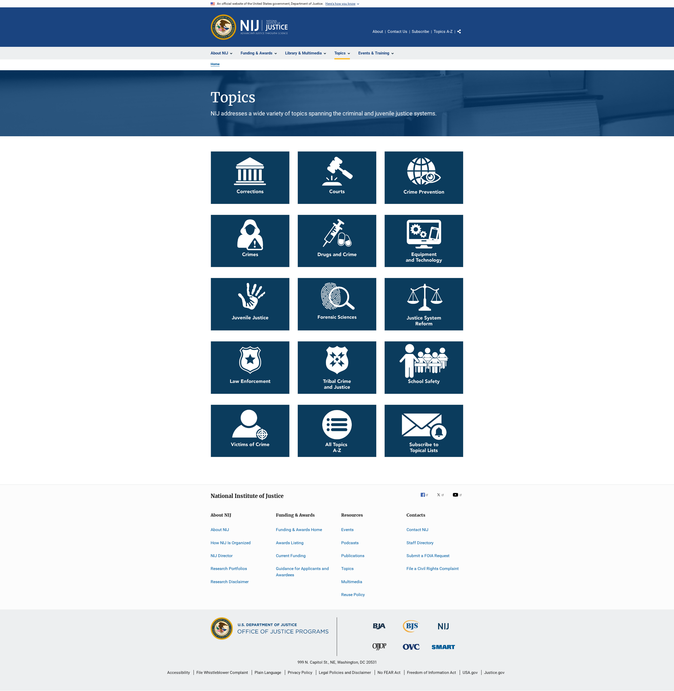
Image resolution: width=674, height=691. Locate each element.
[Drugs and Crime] (337, 241)
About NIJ (220, 529)
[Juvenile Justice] (250, 304)
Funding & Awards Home (299, 529)
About (378, 31)
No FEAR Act (389, 672)
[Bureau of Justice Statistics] (411, 633)
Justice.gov (494, 672)
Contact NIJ (417, 529)
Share (463, 35)
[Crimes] (250, 241)
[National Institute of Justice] (443, 630)
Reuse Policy (353, 594)
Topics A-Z (443, 31)
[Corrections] (250, 178)
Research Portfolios (229, 568)
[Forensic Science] (337, 304)
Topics (347, 568)
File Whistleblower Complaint (222, 672)
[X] (442, 498)
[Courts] (337, 178)
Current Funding (291, 555)
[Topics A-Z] (337, 431)
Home (215, 64)
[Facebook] (426, 498)
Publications (352, 555)
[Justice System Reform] (424, 304)
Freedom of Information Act (431, 672)
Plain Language (268, 672)
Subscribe (420, 31)
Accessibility (178, 672)
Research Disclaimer (230, 581)
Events (347, 529)
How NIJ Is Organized (231, 542)
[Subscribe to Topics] (424, 431)
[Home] (264, 27)
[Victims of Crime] (250, 431)
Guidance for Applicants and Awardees (302, 571)
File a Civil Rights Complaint (433, 568)
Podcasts (350, 542)
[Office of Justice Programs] (223, 27)
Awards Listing (290, 542)
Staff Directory (420, 542)
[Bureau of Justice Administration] (379, 630)
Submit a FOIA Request (428, 555)
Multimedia (351, 581)
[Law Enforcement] (250, 367)
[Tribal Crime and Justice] (337, 367)
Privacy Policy (300, 672)
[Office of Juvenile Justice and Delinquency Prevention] (379, 651)
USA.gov (470, 672)
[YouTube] (458, 498)
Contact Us (397, 31)
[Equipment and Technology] (424, 241)
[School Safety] (424, 367)
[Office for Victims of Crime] (411, 650)
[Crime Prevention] (424, 178)
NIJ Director (221, 555)
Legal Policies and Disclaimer (345, 672)
